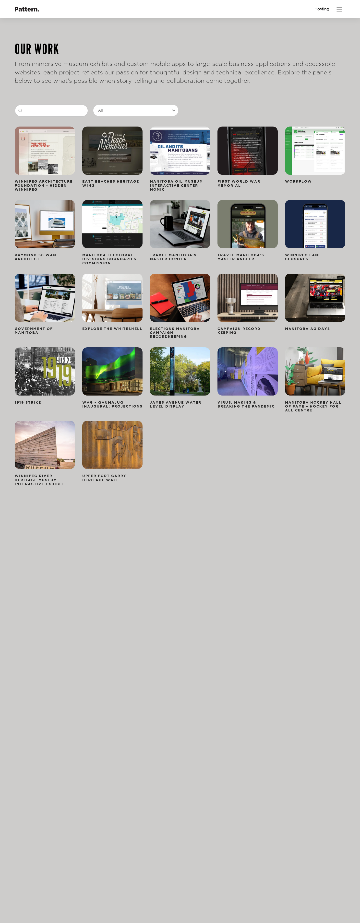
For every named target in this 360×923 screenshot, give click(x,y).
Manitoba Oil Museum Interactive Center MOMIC (176, 185)
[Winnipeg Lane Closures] (315, 224)
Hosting (321, 9)
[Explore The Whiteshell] (112, 298)
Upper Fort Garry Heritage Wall (104, 477)
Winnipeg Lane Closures (303, 257)
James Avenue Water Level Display (175, 404)
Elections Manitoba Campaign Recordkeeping (175, 333)
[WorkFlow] (315, 151)
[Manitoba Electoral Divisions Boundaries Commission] (112, 224)
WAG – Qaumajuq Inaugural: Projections (112, 404)
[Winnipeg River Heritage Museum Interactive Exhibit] (45, 445)
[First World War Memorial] (247, 151)
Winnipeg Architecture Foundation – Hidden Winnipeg (44, 185)
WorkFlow (298, 181)
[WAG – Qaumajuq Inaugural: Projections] (112, 371)
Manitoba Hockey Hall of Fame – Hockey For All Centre (313, 406)
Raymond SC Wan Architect (35, 257)
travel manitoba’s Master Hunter (173, 257)
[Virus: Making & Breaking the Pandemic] (247, 371)
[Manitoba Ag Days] (315, 298)
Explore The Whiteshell (112, 328)
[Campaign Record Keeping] (247, 298)
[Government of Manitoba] (45, 298)
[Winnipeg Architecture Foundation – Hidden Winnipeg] (45, 151)
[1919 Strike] (45, 371)
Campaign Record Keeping (239, 330)
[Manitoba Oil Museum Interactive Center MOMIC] (180, 151)
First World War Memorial (238, 183)
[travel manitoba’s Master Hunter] (180, 224)
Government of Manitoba (34, 330)
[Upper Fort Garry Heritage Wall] (112, 445)
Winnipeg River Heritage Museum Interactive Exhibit (39, 480)
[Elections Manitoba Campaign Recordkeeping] (180, 298)
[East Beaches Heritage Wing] (112, 151)
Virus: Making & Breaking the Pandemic (246, 404)
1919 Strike (28, 402)
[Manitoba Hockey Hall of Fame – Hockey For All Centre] (315, 371)
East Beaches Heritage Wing (110, 183)
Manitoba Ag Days (307, 328)
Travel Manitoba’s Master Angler (240, 257)
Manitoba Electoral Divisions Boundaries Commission (109, 259)
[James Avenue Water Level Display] (180, 371)
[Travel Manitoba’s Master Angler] (247, 224)
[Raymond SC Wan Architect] (45, 224)
